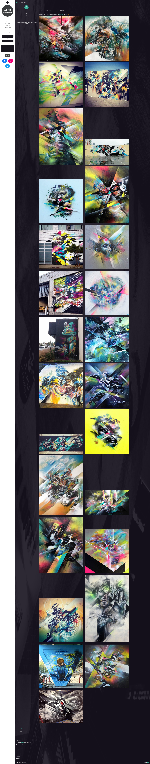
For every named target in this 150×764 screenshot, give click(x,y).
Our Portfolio (18, 758)
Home (17, 2)
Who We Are (18, 751)
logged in (22, 742)
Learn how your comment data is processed (37, 744)
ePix (148, 762)
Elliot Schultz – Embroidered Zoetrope (56, 733)
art (22, 22)
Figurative (31, 22)
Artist (23, 22)
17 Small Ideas (86, 733)
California (26, 22)
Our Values (18, 756)
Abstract (17, 22)
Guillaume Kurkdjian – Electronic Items (23, 733)
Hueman (34, 22)
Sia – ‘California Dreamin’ (143, 728)
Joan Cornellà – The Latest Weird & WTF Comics (125, 733)
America (20, 22)
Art (19, 2)
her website (61, 14)
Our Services (18, 754)
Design (26, 18)
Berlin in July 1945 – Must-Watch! (23, 728)
